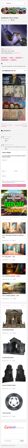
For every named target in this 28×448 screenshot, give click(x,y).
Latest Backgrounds (7, 219)
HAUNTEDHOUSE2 (8, 330)
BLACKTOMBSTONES (9, 385)
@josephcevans (16, 53)
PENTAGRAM (6, 413)
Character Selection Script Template (21, 126)
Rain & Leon (6, 95)
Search (22, 440)
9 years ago (9, 136)
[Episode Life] (9, 4)
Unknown (7, 144)
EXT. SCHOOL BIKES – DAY (10, 295)
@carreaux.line (8, 49)
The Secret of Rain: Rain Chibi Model (6, 126)
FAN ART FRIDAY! (8, 83)
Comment (4, 160)
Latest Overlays (6, 305)
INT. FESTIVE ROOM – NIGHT (11, 276)
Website (4, 176)
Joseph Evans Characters (10, 119)
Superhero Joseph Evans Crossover (12, 107)
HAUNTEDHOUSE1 (8, 357)
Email (16, 171)
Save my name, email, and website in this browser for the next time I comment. (13, 182)
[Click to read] (14, 79)
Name (4, 171)
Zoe (6, 136)
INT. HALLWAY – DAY (8, 256)
